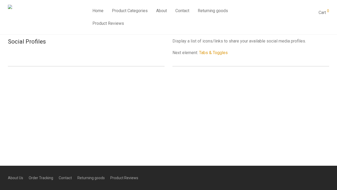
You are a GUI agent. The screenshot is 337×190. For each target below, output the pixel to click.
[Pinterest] (168, 84)
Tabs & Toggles (213, 52)
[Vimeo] (205, 84)
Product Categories (130, 10)
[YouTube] (218, 84)
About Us (15, 178)
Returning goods (213, 10)
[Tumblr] (193, 84)
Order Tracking (41, 178)
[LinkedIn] (156, 84)
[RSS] (181, 84)
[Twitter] (143, 84)
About (161, 10)
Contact (182, 10)
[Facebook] (119, 84)
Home (97, 10)
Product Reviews (108, 23)
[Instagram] (131, 84)
